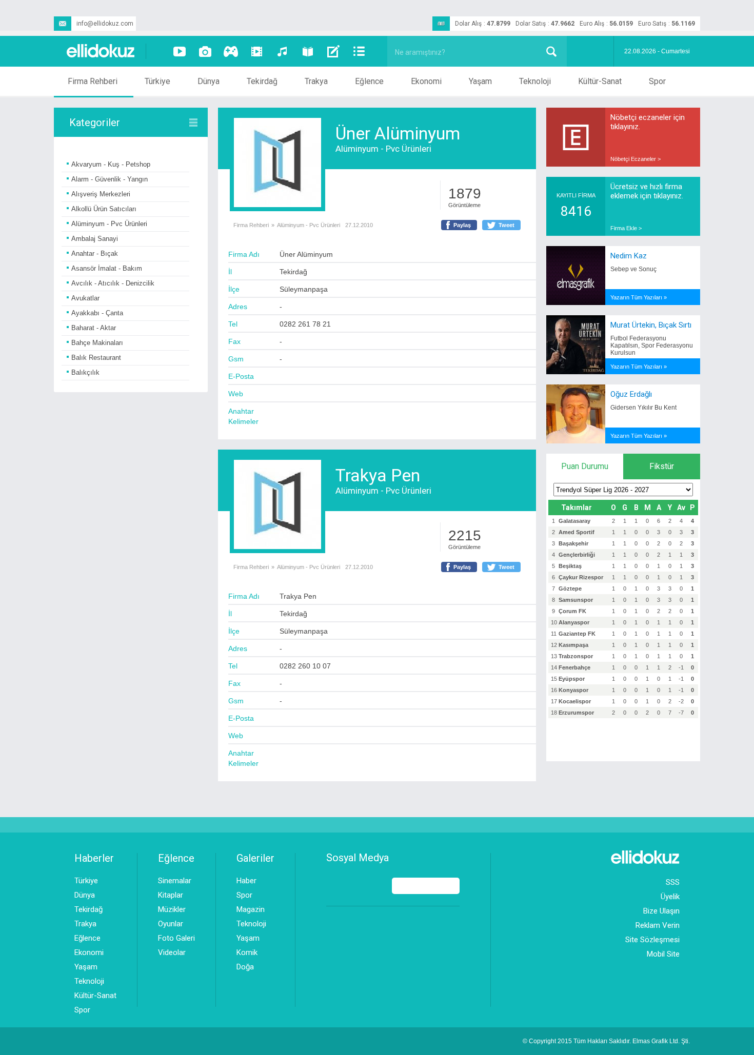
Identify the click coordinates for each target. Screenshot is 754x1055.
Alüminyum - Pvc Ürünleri (109, 224)
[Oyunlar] (231, 51)
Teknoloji (535, 81)
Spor (657, 81)
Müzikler (172, 909)
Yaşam (480, 81)
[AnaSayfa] (101, 51)
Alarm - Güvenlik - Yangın (109, 179)
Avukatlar (85, 298)
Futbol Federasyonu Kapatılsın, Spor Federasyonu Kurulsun (651, 345)
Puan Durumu (584, 466)
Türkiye (157, 81)
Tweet (506, 225)
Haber (246, 880)
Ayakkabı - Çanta (97, 313)
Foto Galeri (176, 938)
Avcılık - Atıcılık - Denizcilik (112, 283)
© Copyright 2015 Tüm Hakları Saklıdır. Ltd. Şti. (606, 1041)
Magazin (250, 909)
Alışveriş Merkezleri (100, 194)
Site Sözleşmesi (652, 939)
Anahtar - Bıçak (94, 253)
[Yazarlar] (333, 51)
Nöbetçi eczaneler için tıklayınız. (647, 122)
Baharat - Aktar (93, 328)
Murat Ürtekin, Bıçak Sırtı (650, 325)
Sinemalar (174, 880)
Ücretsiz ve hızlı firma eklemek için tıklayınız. (646, 191)
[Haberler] (359, 51)
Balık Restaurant (96, 357)
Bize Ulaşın (661, 911)
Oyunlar (170, 923)
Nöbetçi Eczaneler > (635, 159)
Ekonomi (426, 81)
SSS (673, 882)
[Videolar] (179, 51)
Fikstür (661, 466)
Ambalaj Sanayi (94, 238)
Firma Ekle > (626, 228)
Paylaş (462, 225)
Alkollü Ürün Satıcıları (103, 209)
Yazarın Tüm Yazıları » (638, 297)
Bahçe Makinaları (97, 343)
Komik (246, 952)
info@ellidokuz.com (104, 23)
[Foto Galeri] (205, 51)
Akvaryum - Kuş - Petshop (110, 164)
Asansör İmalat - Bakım (106, 268)
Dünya (208, 81)
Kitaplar (170, 895)
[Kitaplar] (308, 51)
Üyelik (670, 896)
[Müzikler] (282, 51)
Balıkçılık (85, 372)
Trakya (316, 81)
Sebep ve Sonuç (633, 269)
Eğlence (369, 81)
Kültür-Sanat (600, 81)
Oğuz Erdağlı (631, 394)
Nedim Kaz (628, 255)
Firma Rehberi (92, 81)
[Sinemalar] (256, 51)
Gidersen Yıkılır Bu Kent (643, 407)
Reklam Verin (658, 925)
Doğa (245, 966)
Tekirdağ (262, 81)
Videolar (172, 952)
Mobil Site (663, 954)
